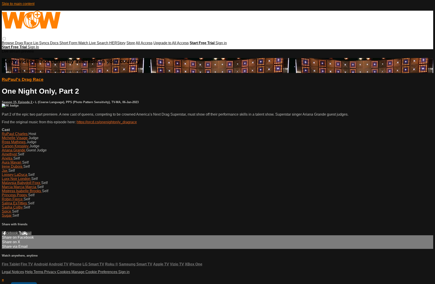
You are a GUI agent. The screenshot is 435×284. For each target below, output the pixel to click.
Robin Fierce (13, 199)
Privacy (50, 272)
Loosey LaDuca (15, 175)
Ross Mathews (14, 142)
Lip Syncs (41, 43)
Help (29, 272)
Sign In (33, 47)
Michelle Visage (15, 138)
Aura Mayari (12, 162)
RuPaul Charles (15, 134)
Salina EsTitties (15, 203)
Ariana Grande (14, 150)
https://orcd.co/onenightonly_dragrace (107, 122)
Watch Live (87, 43)
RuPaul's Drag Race (23, 79)
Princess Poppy (15, 195)
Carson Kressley (15, 146)
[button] (4, 38)
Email (26, 233)
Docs (54, 43)
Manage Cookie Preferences (94, 272)
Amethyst (10, 154)
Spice (7, 211)
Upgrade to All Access (171, 43)
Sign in (221, 43)
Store (130, 43)
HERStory (117, 43)
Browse (8, 43)
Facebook (10, 233)
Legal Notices (13, 272)
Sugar (7, 215)
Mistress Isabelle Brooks (22, 191)
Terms (39, 272)
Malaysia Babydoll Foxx (21, 183)
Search (103, 43)
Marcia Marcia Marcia (19, 187)
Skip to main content (18, 4)
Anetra (7, 158)
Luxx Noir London (16, 179)
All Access (144, 43)
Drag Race (24, 43)
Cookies (64, 272)
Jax (5, 170)
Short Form (68, 43)
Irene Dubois (12, 166)
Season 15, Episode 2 (17, 102)
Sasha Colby (13, 207)
